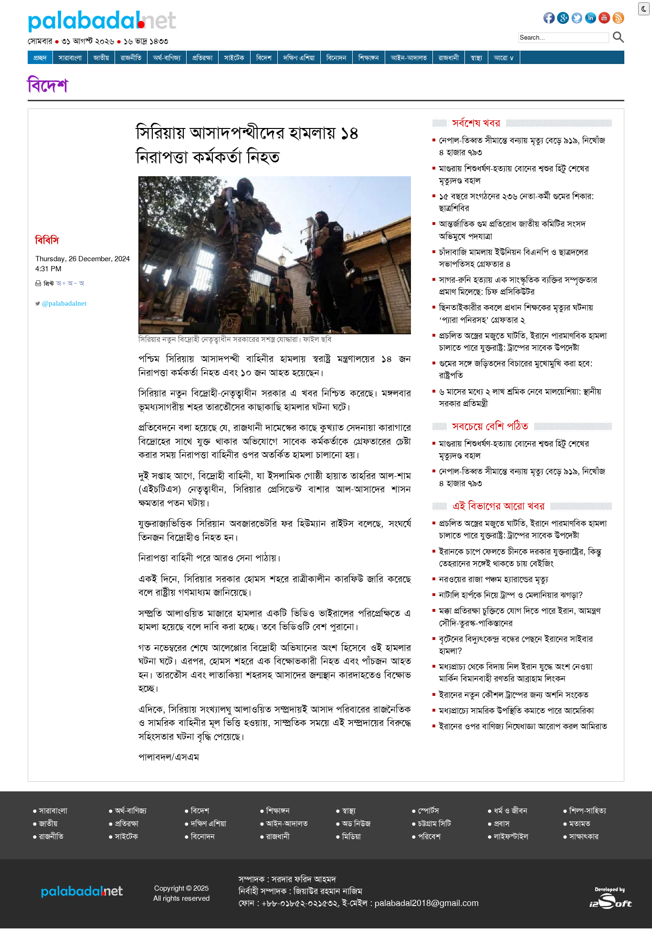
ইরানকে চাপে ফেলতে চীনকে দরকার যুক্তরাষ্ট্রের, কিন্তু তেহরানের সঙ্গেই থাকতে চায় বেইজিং (520, 557)
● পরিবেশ (426, 836)
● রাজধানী (275, 836)
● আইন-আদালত (284, 824)
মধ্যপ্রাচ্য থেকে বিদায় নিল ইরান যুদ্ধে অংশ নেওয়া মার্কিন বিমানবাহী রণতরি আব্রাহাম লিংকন (515, 672)
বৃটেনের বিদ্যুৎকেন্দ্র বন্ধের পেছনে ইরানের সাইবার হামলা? (516, 645)
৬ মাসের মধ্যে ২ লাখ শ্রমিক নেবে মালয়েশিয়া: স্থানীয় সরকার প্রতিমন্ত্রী (520, 397)
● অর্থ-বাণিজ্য (127, 811)
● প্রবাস (498, 824)
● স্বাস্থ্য (346, 811)
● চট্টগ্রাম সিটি (431, 824)
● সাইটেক (123, 836)
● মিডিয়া (348, 836)
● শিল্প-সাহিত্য (584, 811)
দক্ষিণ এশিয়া (299, 57)
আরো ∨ (504, 57)
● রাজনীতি (47, 836)
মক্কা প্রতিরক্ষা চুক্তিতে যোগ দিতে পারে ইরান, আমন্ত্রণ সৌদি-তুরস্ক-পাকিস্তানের (519, 617)
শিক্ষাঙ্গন (368, 57)
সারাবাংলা (70, 57)
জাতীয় (101, 57)
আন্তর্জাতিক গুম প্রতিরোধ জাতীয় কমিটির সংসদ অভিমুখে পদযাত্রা (512, 230)
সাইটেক (234, 57)
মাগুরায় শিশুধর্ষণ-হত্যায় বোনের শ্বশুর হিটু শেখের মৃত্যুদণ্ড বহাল (514, 174)
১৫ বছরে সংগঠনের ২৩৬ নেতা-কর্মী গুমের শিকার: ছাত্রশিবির (516, 202)
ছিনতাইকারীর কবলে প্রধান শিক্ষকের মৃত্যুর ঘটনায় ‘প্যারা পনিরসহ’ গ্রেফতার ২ (516, 313)
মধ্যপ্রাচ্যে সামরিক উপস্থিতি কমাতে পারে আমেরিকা (516, 710)
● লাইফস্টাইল (507, 836)
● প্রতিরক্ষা (123, 824)
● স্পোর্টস (425, 811)
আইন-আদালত (409, 57)
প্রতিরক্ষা (202, 57)
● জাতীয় (44, 824)
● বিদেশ (196, 811)
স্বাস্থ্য (476, 57)
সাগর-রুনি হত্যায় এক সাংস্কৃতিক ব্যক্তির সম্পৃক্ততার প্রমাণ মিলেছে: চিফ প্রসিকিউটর (518, 286)
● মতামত (576, 824)
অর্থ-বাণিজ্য (166, 57)
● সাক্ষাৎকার (581, 836)
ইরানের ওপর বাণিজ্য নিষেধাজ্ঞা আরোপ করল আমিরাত (523, 726)
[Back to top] (8, 918)
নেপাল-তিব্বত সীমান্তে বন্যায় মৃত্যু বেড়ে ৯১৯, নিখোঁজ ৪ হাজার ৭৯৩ (522, 146)
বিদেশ (264, 57)
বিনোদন (336, 57)
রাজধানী (449, 57)
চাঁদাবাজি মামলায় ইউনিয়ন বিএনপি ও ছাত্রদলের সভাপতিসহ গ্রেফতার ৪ (513, 258)
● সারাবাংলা (49, 811)
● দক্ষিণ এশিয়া (205, 824)
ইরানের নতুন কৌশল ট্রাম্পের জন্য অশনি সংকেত (514, 695)
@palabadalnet (63, 303)
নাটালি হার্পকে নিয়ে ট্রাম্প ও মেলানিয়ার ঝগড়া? (511, 595)
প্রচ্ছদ (40, 57)
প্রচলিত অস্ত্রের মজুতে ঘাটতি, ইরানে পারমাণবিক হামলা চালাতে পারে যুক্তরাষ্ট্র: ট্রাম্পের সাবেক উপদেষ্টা (523, 341)
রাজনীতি (131, 57)
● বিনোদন (199, 836)
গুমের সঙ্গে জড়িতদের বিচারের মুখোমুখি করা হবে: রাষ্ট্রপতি (515, 369)
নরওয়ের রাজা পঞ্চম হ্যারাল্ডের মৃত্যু (493, 579)
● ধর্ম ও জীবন (507, 811)
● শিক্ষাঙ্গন (275, 811)
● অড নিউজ (353, 824)
